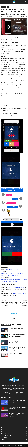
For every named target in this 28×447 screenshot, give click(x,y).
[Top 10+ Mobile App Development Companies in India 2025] (4, 336)
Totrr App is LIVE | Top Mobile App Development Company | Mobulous (20, 304)
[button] (2, 2)
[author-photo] (14, 316)
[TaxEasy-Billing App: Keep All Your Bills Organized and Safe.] (4, 342)
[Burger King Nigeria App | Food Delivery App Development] (4, 330)
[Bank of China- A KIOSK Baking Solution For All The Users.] (4, 355)
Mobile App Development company (16, 287)
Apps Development (4, 337)
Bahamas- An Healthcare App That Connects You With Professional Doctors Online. (16, 349)
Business (3, 356)
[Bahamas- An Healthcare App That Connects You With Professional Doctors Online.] (4, 348)
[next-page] (4, 360)
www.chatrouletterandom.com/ (14, 269)
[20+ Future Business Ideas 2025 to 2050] (4, 402)
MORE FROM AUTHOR (16, 324)
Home (2, 4)
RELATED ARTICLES (6, 324)
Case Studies (4, 331)
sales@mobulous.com (18, 293)
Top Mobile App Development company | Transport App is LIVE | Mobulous (7, 304)
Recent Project (7, 4)
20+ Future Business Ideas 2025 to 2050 (17, 400)
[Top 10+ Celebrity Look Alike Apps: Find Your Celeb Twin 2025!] (4, 415)
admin (3, 16)
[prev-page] (2, 360)
